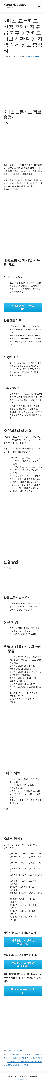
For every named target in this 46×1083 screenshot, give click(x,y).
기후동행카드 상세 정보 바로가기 (23, 942)
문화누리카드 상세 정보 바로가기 (23, 964)
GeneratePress (23, 1079)
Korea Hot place (15, 4)
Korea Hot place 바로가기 (23, 991)
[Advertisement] (23, 85)
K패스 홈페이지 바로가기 (23, 307)
